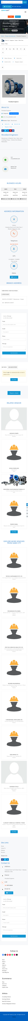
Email (3, 328)
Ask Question (12, 367)
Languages (5, 294)
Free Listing (7, 6)
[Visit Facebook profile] (2, 49)
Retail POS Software (6, 1001)
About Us (7, 40)
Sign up (3, 961)
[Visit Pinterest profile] (17, 49)
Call (11, 16)
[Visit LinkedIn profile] (10, 49)
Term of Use (4, 968)
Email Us (15, 277)
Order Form (20, 40)
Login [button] (15, 6)
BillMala (4, 993)
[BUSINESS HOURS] (27, 507)
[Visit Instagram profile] (20, 49)
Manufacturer (14, 120)
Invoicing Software (6, 999)
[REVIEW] (27, 513)
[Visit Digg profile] (13, 49)
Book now (18, 16)
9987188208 (15, 244)
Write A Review (8, 58)
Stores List (4, 983)
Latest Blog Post (5, 972)
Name (3, 321)
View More (14, 379)
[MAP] (27, 510)
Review (2, 43)
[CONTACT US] (27, 516)
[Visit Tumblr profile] (2, 52)
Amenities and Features (10, 290)
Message (4, 343)
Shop (3, 982)
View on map (14, 261)
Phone (3, 336)
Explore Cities (5, 987)
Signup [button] (19, 6)
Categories (12, 40)
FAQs (6, 43)
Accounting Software (6, 996)
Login (3, 963)
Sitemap (3, 850)
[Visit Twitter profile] (6, 49)
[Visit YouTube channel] (24, 49)
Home (2, 36)
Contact (16, 40)
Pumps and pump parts (10, 36)
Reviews (3, 852)
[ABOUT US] (27, 504)
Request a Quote (19, 61)
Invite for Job (17, 124)
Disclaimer (4, 970)
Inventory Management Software (9, 1003)
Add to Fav (19, 58)
